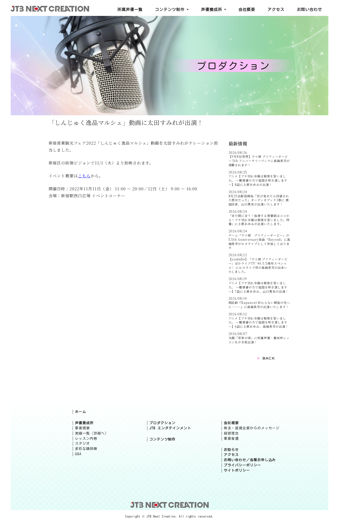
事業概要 (82, 428)
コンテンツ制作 (162, 439)
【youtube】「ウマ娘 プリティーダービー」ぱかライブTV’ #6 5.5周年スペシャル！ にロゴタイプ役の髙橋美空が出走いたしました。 (258, 265)
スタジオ (82, 443)
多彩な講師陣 (86, 448)
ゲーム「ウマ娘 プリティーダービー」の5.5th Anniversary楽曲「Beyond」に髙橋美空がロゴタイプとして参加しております (260, 241)
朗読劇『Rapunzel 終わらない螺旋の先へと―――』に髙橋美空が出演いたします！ (259, 304)
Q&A (78, 454)
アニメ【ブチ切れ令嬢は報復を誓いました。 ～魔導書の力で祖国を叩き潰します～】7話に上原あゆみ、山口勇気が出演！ (259, 287)
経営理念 (231, 433)
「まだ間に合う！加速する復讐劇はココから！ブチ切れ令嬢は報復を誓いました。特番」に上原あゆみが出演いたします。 (259, 219)
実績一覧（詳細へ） (91, 433)
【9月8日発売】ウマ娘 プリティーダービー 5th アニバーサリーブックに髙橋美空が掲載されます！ (259, 160)
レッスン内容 (86, 438)
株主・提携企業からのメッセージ (251, 428)
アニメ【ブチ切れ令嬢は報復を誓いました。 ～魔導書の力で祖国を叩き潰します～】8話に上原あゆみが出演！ (258, 180)
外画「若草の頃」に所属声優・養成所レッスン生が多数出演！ (259, 340)
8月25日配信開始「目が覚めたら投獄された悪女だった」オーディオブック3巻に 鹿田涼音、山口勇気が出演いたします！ (259, 200)
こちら (84, 176)
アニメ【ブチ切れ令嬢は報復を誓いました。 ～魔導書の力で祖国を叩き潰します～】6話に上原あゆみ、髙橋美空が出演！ (259, 322)
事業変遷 (231, 438)
